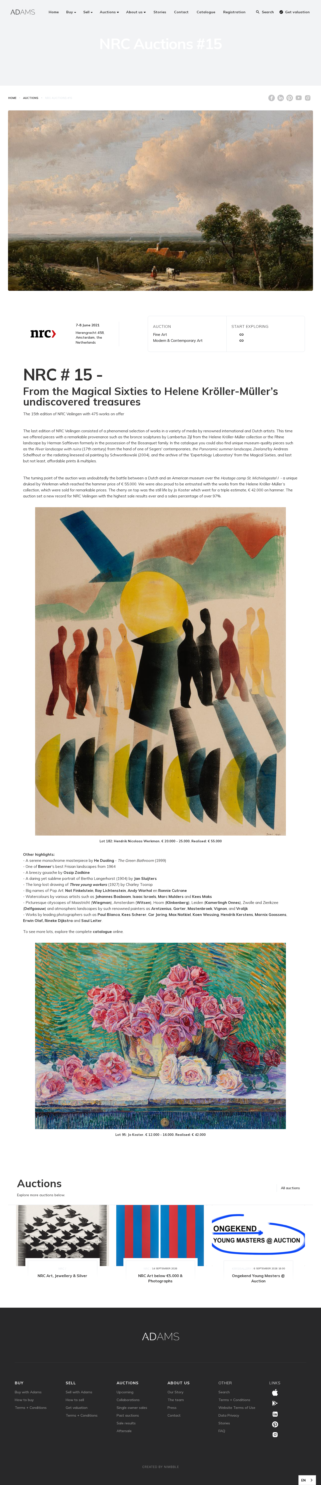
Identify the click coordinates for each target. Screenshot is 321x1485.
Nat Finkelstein (79, 890)
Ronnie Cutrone (172, 890)
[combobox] (307, 1480)
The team (176, 1400)
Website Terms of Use (236, 1407)
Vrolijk (242, 908)
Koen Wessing (206, 914)
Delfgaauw (34, 908)
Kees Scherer (134, 914)
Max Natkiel (180, 914)
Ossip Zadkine (76, 872)
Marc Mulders (171, 896)
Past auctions (128, 1415)
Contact (174, 1415)
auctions (128, 1383)
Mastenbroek (200, 908)
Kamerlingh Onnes (222, 902)
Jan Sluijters (145, 878)
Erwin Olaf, (33, 920)
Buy (19, 1383)
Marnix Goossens (270, 914)
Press (172, 1407)
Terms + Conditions (31, 1407)
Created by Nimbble (160, 1467)
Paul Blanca (109, 914)
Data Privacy (228, 1415)
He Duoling (104, 860)
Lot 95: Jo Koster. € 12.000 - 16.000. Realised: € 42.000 (160, 1135)
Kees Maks (202, 896)
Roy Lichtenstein (110, 890)
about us (179, 1383)
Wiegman (101, 902)
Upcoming (125, 1392)
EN (303, 1480)
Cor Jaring (157, 914)
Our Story (175, 1392)
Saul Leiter (91, 920)
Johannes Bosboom (113, 896)
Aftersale (124, 1431)
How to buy (24, 1400)
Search (224, 1392)
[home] (23, 12)
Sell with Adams (79, 1392)
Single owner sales (132, 1407)
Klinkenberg (177, 902)
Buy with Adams (28, 1392)
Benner (45, 866)
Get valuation (77, 1407)
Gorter (179, 908)
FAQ (221, 1431)
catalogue (102, 931)
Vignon (220, 908)
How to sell (75, 1400)
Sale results (126, 1423)
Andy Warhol (140, 890)
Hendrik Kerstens (237, 914)
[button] (71, 12)
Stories (224, 1423)
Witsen (143, 902)
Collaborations (128, 1400)
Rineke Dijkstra (59, 920)
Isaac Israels (144, 896)
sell (71, 1383)
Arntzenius (161, 908)
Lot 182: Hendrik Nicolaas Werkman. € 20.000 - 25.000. (161, 841)
